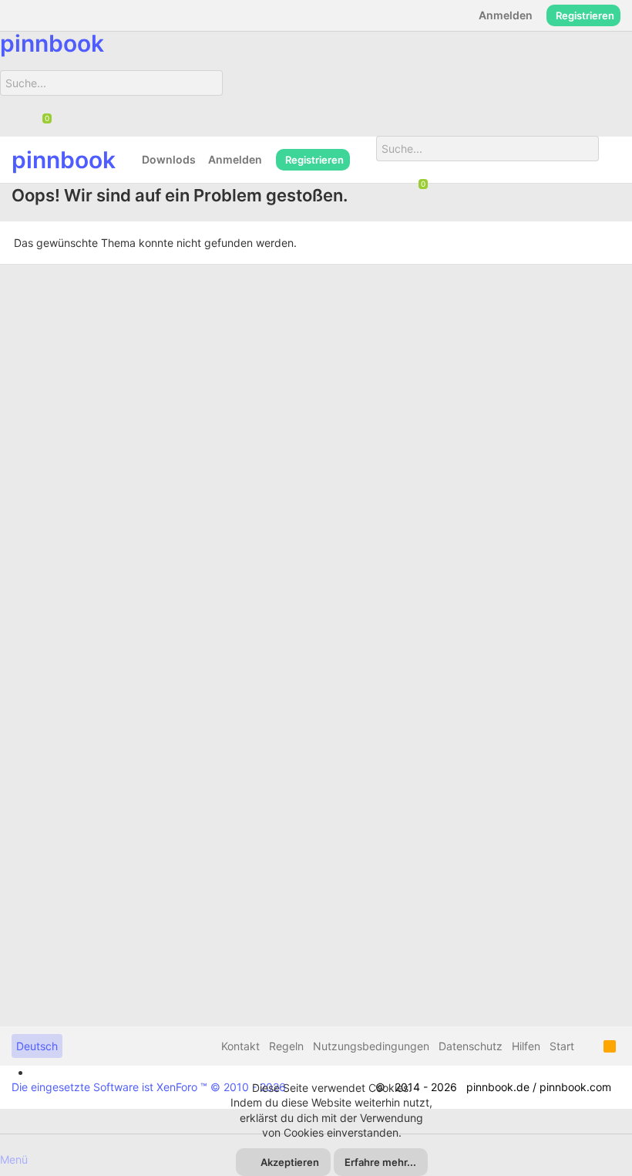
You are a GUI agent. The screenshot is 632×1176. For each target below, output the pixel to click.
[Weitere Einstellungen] (609, 160)
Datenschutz (471, 1046)
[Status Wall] (363, 159)
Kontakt (240, 1046)
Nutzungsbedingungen (371, 1046)
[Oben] (589, 1046)
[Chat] (41, 119)
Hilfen (526, 1046)
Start (562, 1046)
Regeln (286, 1046)
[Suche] (205, 103)
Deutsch (37, 1046)
